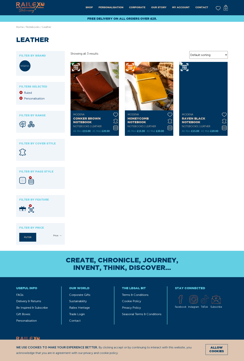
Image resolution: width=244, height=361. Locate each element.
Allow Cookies (216, 349)
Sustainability (78, 301)
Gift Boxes (23, 314)
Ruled (28, 93)
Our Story (158, 7)
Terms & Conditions (135, 295)
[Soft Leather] (22, 152)
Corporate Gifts (79, 295)
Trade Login (77, 314)
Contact (201, 7)
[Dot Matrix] (22, 180)
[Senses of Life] (31, 124)
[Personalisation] (31, 208)
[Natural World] (22, 124)
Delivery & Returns (28, 301)
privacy (88, 353)
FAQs (19, 295)
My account (181, 7)
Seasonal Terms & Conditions (141, 314)
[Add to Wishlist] (115, 114)
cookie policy (109, 353)
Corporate (137, 7)
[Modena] (25, 66)
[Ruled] (31, 180)
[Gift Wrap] (22, 208)
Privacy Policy (131, 307)
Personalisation (111, 7)
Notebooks (33, 27)
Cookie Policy (131, 301)
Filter (27, 237)
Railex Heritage (79, 307)
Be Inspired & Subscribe (32, 307)
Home (20, 27)
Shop (89, 7)
